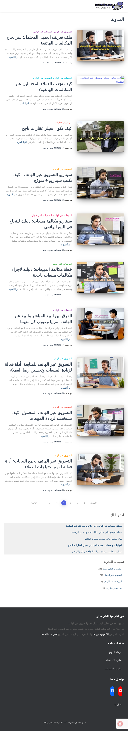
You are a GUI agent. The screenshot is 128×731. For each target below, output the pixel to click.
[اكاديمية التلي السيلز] (108, 6)
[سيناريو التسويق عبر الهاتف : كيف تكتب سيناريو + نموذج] (100, 182)
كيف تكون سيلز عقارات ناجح (46, 128)
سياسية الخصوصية (113, 668)
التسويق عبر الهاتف (62, 31)
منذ (53, 62)
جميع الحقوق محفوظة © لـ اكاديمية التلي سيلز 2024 (64, 722)
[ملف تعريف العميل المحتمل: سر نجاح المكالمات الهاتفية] (100, 45)
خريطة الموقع (115, 652)
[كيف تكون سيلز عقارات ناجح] (100, 136)
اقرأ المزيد (14, 57)
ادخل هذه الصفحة (49, 634)
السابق (93, 503)
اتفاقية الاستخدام (114, 660)
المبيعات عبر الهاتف (42, 31)
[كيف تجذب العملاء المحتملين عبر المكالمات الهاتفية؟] (100, 80)
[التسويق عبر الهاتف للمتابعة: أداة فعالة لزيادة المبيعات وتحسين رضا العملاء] (100, 372)
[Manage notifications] (120, 723)
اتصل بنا (118, 704)
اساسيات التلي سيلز (42, 215)
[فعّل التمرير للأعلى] (6, 724)
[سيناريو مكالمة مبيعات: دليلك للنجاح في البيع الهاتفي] (100, 229)
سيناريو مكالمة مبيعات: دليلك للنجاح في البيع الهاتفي (97, 551)
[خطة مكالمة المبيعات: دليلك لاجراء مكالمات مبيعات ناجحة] (100, 277)
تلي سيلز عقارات (63, 122)
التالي (34, 503)
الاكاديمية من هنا (101, 634)
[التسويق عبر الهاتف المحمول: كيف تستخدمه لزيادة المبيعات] (100, 420)
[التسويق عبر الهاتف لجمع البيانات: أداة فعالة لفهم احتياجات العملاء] (100, 469)
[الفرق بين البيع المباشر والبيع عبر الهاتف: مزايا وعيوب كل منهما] (100, 324)
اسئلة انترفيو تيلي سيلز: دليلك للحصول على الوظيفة (97, 532)
